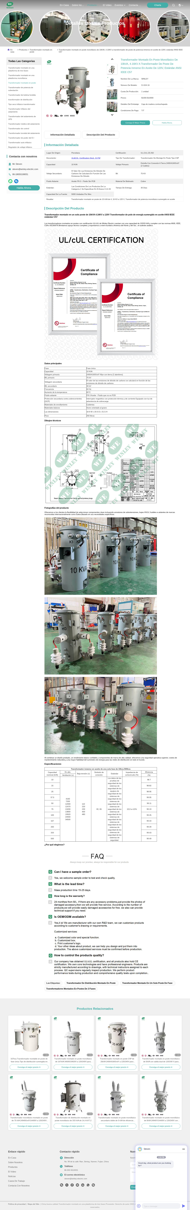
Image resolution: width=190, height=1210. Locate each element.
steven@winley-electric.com (25, 169)
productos (92, 5)
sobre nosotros (78, 5)
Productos (23, 50)
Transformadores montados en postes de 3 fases (71, 989)
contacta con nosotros (135, 5)
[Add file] (139, 1206)
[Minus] (183, 1149)
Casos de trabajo (16, 1181)
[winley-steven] (93, 1186)
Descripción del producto (101, 134)
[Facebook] (72, 1186)
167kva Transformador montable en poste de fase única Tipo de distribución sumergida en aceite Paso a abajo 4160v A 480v (29, 1060)
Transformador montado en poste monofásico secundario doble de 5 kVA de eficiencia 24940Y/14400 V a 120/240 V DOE (117, 1119)
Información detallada (62, 134)
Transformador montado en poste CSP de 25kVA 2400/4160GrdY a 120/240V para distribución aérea (117, 1060)
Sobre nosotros (15, 1162)
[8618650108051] (88, 1186)
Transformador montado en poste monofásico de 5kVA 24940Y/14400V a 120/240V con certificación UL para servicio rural (161, 1119)
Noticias (12, 1176)
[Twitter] (67, 1186)
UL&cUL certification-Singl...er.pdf (85, 158)
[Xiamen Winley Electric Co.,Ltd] (10, 5)
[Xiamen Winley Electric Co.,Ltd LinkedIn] (83, 1186)
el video (107, 5)
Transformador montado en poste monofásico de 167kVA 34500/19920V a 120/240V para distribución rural (73, 1060)
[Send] (183, 1206)
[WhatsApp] (10, 181)
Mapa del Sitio (33, 1204)
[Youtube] (77, 1186)
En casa (64, 5)
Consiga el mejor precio (135, 123)
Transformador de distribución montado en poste (91, 983)
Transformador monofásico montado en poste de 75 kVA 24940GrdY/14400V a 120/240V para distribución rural (29, 1119)
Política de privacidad (17, 1204)
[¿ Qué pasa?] (16, 181)
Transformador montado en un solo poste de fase (147, 983)
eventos (119, 5)
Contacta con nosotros (19, 1186)
